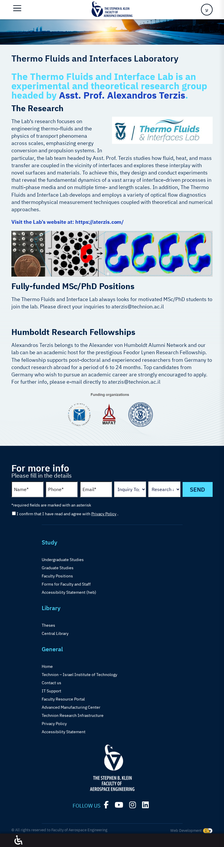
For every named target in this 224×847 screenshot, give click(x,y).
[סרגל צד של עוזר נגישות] (18, 840)
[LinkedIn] (145, 805)
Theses (48, 625)
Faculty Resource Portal (63, 699)
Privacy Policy (103, 513)
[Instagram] (132, 805)
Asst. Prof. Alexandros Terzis (122, 95)
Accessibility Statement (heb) (69, 592)
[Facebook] (106, 805)
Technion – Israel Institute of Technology (79, 674)
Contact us (51, 682)
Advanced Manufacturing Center (71, 707)
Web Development (186, 830)
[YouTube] (119, 805)
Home (47, 666)
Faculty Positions (57, 576)
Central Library (55, 633)
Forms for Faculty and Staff (66, 584)
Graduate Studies (58, 567)
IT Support (51, 691)
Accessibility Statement (63, 731)
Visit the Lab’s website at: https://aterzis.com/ (67, 222)
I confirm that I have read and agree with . (67, 513)
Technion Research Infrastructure (73, 715)
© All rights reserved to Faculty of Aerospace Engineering (59, 829)
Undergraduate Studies (63, 559)
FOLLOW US (86, 805)
